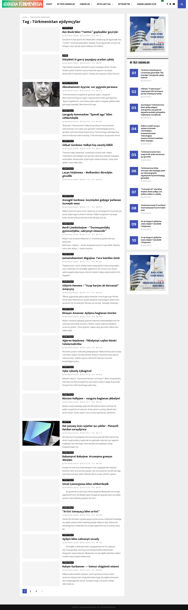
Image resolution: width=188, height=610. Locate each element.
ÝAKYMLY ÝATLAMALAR (70, 83)
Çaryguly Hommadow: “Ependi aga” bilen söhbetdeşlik (87, 116)
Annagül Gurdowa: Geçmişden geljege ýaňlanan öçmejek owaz (91, 202)
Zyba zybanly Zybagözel (77, 371)
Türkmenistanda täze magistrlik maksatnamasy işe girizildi (152, 154)
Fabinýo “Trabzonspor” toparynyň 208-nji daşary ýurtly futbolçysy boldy (152, 91)
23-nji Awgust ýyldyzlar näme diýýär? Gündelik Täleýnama (151, 240)
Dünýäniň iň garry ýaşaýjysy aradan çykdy (88, 59)
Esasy (49, 4)
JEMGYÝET (66, 422)
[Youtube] (174, 4)
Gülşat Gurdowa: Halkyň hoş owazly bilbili (87, 145)
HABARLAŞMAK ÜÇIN (146, 4)
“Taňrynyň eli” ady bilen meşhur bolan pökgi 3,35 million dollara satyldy (151, 192)
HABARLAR (85, 4)
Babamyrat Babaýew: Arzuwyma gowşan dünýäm (87, 458)
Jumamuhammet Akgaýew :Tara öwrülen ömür (91, 258)
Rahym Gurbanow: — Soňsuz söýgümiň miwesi (90, 566)
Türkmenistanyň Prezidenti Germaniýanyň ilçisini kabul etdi (153, 208)
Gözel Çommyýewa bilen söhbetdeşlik (85, 484)
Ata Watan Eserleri (71, 36)
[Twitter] (171, 4)
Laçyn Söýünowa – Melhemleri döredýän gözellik (87, 174)
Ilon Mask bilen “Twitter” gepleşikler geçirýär (90, 32)
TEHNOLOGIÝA (67, 28)
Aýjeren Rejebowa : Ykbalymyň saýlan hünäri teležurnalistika (89, 342)
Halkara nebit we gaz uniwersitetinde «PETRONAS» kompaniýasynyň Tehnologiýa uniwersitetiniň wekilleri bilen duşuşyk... (152, 133)
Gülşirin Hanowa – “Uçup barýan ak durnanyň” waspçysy (90, 287)
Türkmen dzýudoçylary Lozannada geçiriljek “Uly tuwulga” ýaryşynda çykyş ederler (152, 73)
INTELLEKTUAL (104, 4)
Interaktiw (124, 4)
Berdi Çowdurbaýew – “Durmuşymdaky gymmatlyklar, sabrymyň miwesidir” (86, 229)
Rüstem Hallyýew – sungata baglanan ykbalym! (91, 398)
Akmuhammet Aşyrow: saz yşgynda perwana (89, 87)
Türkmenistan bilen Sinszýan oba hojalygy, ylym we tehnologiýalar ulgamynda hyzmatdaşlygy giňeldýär (153, 173)
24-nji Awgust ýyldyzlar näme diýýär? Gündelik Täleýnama (151, 224)
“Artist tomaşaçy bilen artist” (81, 511)
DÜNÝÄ (65, 55)
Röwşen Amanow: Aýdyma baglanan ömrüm (89, 313)
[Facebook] (168, 4)
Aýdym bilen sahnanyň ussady (80, 539)
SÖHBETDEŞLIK (68, 110)
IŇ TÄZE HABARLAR (66, 4)
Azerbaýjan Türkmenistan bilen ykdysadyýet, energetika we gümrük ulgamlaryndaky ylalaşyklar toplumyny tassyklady (153, 109)
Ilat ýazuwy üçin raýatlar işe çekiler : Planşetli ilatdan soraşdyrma (90, 428)
